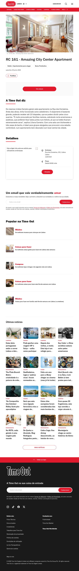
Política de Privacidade (53, 208)
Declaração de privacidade (15, 534)
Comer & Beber (30, 9)
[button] (36, 148)
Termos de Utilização (39, 208)
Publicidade (46, 520)
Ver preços (39, 89)
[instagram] (8, 507)
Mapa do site (10, 557)
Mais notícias (39, 447)
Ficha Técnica (11, 520)
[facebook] (18, 507)
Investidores (10, 527)
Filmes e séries (55, 9)
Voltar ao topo (41, 460)
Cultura (39, 9)
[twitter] (24, 507)
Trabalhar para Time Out (14, 530)
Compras (46, 9)
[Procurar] (66, 4)
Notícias (9, 9)
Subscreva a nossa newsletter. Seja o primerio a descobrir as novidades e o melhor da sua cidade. (37, 197)
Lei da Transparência (13, 545)
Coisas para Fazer (19, 9)
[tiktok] (13, 507)
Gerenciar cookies (12, 549)
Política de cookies (13, 538)
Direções (47, 172)
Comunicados (11, 523)
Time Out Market (48, 523)
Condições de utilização (14, 541)
